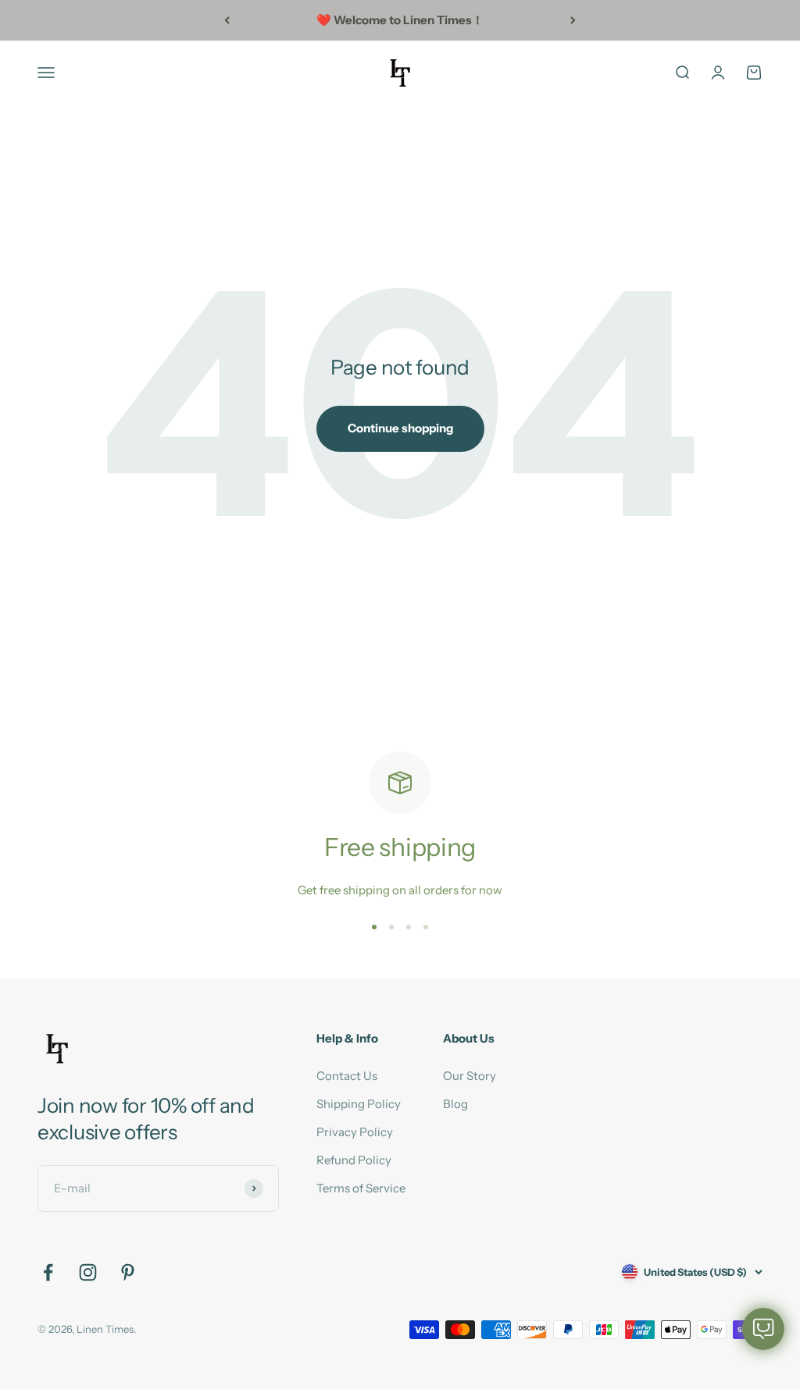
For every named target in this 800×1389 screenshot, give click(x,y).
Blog (455, 1103)
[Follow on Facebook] (48, 1272)
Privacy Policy (354, 1131)
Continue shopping (400, 428)
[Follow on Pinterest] (127, 1272)
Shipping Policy (358, 1103)
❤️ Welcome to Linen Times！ (400, 19)
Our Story (469, 1075)
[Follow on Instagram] (87, 1272)
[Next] (573, 20)
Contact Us (346, 1075)
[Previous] (227, 20)
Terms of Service (360, 1188)
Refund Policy (353, 1160)
